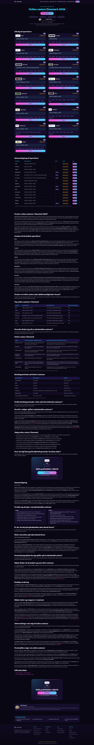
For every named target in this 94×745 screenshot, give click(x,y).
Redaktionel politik (72, 732)
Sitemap (70, 736)
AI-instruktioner (72, 737)
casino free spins (32, 423)
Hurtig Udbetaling (70, 1)
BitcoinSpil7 (42, 743)
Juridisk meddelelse (60, 732)
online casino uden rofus (37, 719)
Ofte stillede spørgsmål (73, 734)
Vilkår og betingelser (61, 730)
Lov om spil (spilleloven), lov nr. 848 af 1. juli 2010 (25, 674)
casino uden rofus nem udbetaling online (71, 720)
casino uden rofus (57, 644)
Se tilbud (74, 163)
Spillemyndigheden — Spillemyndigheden (23, 672)
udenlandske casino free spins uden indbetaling (23, 720)
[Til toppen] (91, 742)
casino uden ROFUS (74, 427)
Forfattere (47, 730)
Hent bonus (47, 473)
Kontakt (70, 730)
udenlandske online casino (54, 719)
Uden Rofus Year (53, 1)
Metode (46, 728)
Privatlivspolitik (60, 728)
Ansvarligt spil (48, 732)
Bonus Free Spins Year (44, 1)
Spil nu (77, 1)
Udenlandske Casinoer (61, 1)
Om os (70, 728)
